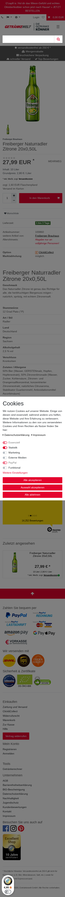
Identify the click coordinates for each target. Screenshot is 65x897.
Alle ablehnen (32, 494)
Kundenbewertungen (15, 807)
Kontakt (7, 811)
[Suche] (58, 39)
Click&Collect (10, 711)
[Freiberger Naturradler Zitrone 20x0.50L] (15, 562)
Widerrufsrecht (11, 715)
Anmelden (8, 753)
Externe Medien (17, 457)
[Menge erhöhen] (13, 195)
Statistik (12, 447)
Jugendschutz (11, 802)
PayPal (12, 462)
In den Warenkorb (39, 198)
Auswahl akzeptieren (32, 487)
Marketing (14, 452)
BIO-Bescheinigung (14, 789)
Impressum (9, 815)
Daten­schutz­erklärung (17, 434)
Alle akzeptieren (32, 480)
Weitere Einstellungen (15, 472)
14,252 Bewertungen (32, 520)
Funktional (14, 467)
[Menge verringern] (13, 200)
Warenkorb (9, 720)
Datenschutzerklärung (15, 793)
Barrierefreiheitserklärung (17, 785)
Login (36, 17)
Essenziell (14, 442)
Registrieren (10, 749)
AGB (5, 780)
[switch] (8, 892)
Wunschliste (12, 213)
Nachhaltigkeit (11, 798)
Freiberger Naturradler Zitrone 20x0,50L (42, 555)
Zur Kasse (8, 724)
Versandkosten (26, 179)
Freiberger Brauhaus (47, 235)
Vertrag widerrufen (16, 736)
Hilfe (5, 728)
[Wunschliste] (43, 17)
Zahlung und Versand (15, 707)
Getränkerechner (12, 769)
